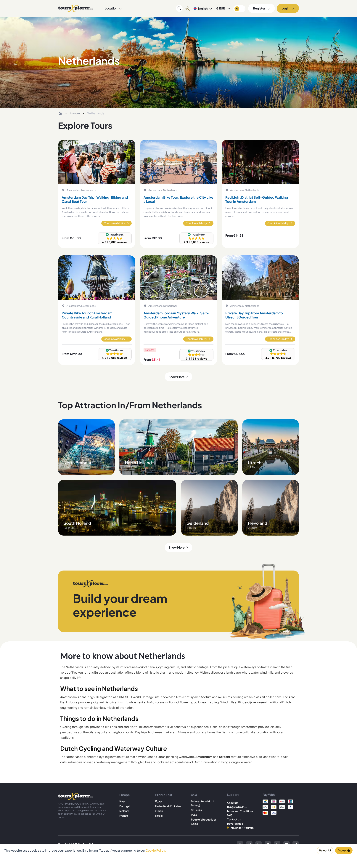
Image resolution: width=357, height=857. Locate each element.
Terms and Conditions (240, 811)
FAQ (229, 815)
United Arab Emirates (168, 806)
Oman (159, 811)
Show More (177, 377)
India (194, 814)
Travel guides (235, 823)
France (123, 815)
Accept (342, 850)
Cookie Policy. (156, 850)
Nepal (159, 815)
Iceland (123, 811)
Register (259, 8)
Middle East (163, 795)
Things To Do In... (237, 806)
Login (285, 8)
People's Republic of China (203, 821)
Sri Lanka (196, 810)
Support (233, 795)
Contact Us (234, 819)
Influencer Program (242, 827)
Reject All (325, 850)
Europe (75, 113)
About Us (232, 802)
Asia (194, 795)
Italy (122, 801)
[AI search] (187, 8)
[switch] (239, 8)
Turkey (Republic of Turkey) (202, 803)
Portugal (124, 806)
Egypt (159, 801)
